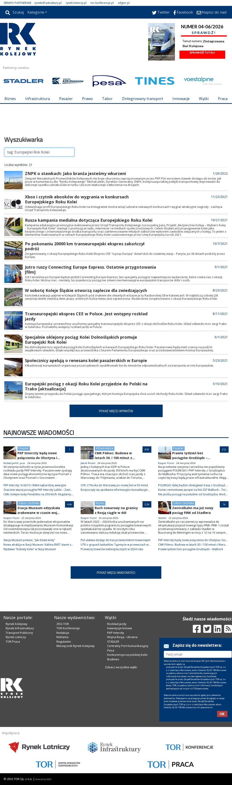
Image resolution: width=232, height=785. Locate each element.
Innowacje (181, 98)
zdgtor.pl (124, 3)
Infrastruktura (37, 98)
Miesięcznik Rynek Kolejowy (75, 646)
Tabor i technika (29, 503)
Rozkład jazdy (116, 624)
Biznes (10, 98)
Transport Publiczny (19, 633)
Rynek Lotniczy (16, 637)
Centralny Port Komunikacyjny (127, 646)
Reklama (62, 637)
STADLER (113, 641)
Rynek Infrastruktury (20, 628)
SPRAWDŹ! (204, 32)
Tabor (107, 98)
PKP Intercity (115, 633)
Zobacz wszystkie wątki (121, 667)
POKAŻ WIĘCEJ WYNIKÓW (116, 410)
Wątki (204, 98)
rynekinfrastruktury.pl (48, 3)
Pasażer (66, 98)
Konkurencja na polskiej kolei (127, 655)
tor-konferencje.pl (102, 3)
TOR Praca (13, 641)
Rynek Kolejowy (16, 624)
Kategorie (35, 12)
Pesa (110, 650)
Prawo (87, 98)
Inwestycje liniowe (119, 628)
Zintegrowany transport (142, 98)
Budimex (113, 659)
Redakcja (62, 633)
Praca (222, 98)
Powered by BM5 (43, 779)
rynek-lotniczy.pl (76, 3)
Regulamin (63, 641)
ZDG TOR (62, 624)
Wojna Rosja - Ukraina (122, 637)
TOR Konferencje (68, 628)
